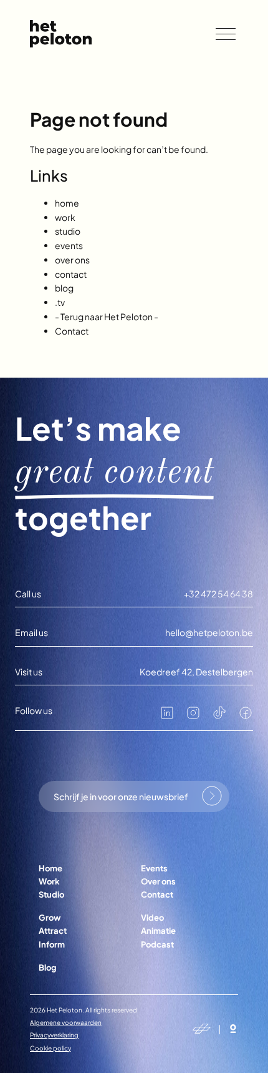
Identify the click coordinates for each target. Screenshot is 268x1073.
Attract (53, 931)
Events (154, 868)
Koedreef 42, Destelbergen (196, 672)
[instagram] (193, 716)
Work (49, 881)
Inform (52, 944)
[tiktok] (219, 716)
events (69, 245)
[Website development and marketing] (233, 1029)
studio (67, 231)
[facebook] (245, 716)
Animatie (158, 931)
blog (64, 287)
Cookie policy (50, 1048)
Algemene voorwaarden (66, 1022)
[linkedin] (167, 716)
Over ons (158, 881)
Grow (49, 918)
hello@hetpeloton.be (209, 632)
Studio (51, 894)
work (65, 217)
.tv (60, 302)
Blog (47, 968)
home (67, 202)
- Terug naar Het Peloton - (106, 316)
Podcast (157, 944)
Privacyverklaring (54, 1035)
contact (71, 274)
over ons (72, 259)
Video (152, 918)
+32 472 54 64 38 (218, 594)
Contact (72, 330)
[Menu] (225, 34)
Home (50, 868)
